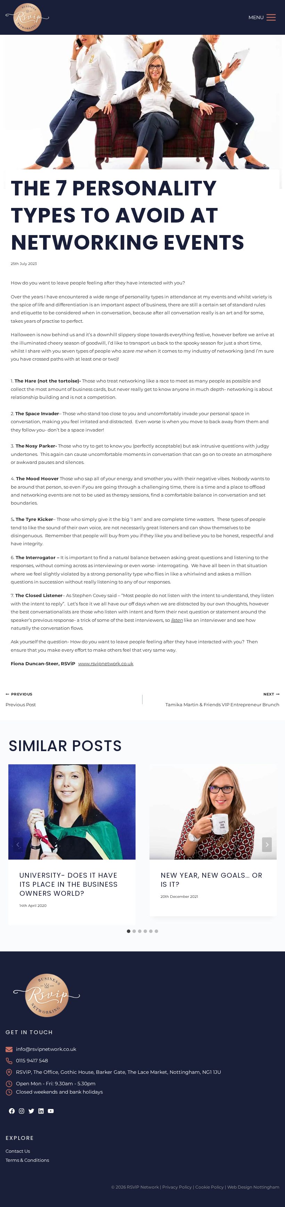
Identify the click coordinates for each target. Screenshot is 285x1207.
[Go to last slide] (18, 844)
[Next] (267, 844)
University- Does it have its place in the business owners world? (68, 884)
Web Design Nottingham (253, 1187)
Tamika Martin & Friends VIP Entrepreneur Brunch (222, 699)
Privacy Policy (177, 1187)
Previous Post (21, 699)
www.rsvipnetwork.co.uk (105, 663)
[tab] (128, 931)
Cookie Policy (209, 1187)
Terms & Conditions (27, 1160)
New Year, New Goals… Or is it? (211, 879)
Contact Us (18, 1151)
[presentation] (72, 812)
